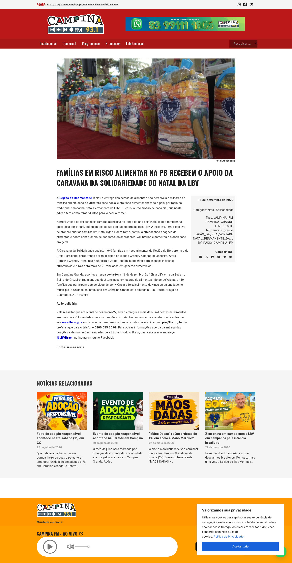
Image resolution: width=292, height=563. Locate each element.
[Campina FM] (75, 24)
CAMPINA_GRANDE (219, 222)
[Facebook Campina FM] (245, 4)
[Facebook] (201, 257)
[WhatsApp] (218, 257)
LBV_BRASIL (224, 226)
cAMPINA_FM (223, 217)
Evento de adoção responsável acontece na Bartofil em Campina (118, 436)
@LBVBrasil (65, 337)
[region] (240, 529)
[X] (207, 257)
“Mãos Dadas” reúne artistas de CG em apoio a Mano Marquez (173, 436)
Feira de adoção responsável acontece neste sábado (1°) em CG (60, 438)
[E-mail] (230, 257)
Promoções (113, 43)
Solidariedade (224, 210)
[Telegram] (224, 257)
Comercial (69, 43)
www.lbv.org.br (72, 322)
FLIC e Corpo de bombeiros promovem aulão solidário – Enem (82, 4)
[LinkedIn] (213, 257)
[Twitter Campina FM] (251, 4)
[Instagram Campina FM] (239, 4)
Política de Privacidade (229, 536)
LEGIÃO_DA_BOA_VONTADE (213, 234)
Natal (211, 210)
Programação (91, 43)
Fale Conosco (135, 43)
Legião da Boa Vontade (75, 198)
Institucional (48, 43)
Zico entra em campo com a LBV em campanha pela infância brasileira (229, 438)
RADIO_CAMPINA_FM (218, 243)
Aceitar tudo (240, 546)
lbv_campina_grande (219, 230)
